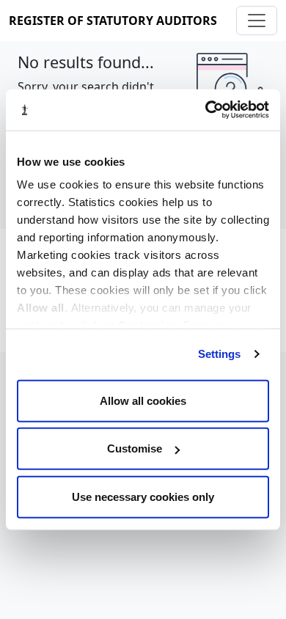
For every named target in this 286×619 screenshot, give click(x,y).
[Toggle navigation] (256, 20)
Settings (219, 354)
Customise (134, 448)
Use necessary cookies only (143, 496)
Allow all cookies (143, 400)
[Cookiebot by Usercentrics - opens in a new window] (205, 110)
